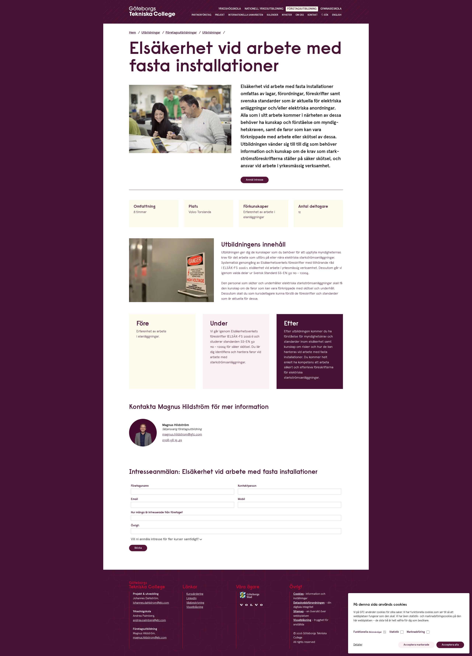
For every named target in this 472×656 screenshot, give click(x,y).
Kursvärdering (194, 594)
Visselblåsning (194, 607)
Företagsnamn (140, 485)
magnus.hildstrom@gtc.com (182, 434)
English (336, 15)
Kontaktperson (247, 485)
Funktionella (367, 632)
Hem (132, 32)
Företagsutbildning (302, 8)
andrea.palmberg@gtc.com (149, 620)
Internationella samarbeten (245, 15)
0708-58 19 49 (172, 440)
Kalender (272, 15)
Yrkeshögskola (229, 8)
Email (134, 499)
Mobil (241, 499)
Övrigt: (135, 525)
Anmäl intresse (254, 180)
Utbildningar (150, 32)
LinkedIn (191, 598)
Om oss (300, 15)
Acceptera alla (450, 644)
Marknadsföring (416, 632)
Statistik (394, 632)
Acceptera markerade (416, 644)
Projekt (220, 15)
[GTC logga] (152, 12)
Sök (325, 15)
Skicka (138, 548)
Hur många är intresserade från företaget (157, 512)
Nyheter (287, 15)
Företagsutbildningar (181, 32)
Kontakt (312, 15)
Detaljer (357, 644)
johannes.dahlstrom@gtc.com (151, 602)
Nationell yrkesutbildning (264, 8)
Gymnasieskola (330, 8)
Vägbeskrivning (195, 602)
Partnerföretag (201, 15)
